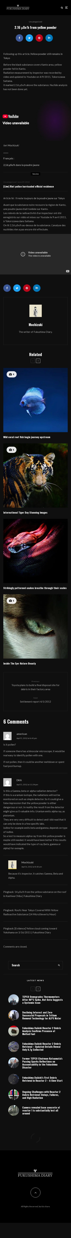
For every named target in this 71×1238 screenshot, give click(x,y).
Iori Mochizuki (11, 145)
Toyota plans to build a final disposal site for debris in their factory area (35, 685)
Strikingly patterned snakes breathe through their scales (35, 587)
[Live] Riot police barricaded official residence (28, 186)
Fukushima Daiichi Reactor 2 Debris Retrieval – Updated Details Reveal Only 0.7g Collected (41, 1046)
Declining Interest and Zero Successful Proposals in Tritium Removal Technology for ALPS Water (41, 1015)
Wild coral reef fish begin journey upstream (26, 436)
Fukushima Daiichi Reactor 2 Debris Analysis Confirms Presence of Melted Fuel (41, 1030)
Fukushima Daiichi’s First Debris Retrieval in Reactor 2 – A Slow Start (42, 1079)
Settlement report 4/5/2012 (35, 700)
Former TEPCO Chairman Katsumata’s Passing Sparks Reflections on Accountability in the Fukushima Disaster (42, 1063)
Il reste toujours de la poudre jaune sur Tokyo (40, 198)
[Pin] (39, 38)
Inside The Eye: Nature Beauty (19, 663)
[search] (59, 965)
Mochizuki (35, 324)
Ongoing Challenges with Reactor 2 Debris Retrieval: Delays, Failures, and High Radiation (41, 1094)
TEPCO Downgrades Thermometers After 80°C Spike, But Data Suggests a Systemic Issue (42, 999)
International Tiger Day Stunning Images (25, 512)
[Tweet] (29, 38)
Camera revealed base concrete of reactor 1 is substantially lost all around (41, 1110)
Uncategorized (35, 21)
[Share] (19, 38)
